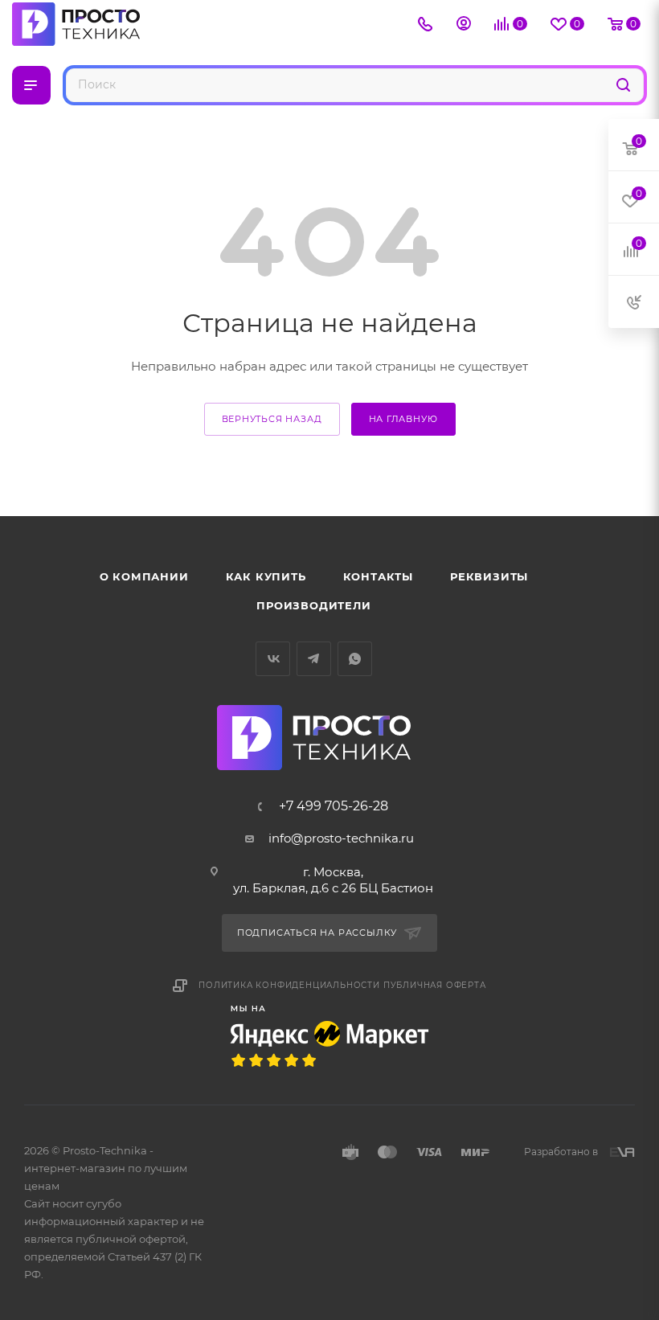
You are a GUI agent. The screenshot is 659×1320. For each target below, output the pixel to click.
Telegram (314, 659)
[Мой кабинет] (463, 25)
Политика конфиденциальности (289, 985)
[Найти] (623, 84)
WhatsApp (355, 659)
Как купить (266, 576)
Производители (313, 605)
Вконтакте (273, 659)
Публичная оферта (434, 985)
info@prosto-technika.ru (341, 838)
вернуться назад (272, 418)
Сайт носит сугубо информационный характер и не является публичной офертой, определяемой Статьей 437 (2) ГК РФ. (114, 1239)
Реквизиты (489, 576)
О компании (144, 576)
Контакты (378, 576)
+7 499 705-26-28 (333, 806)
